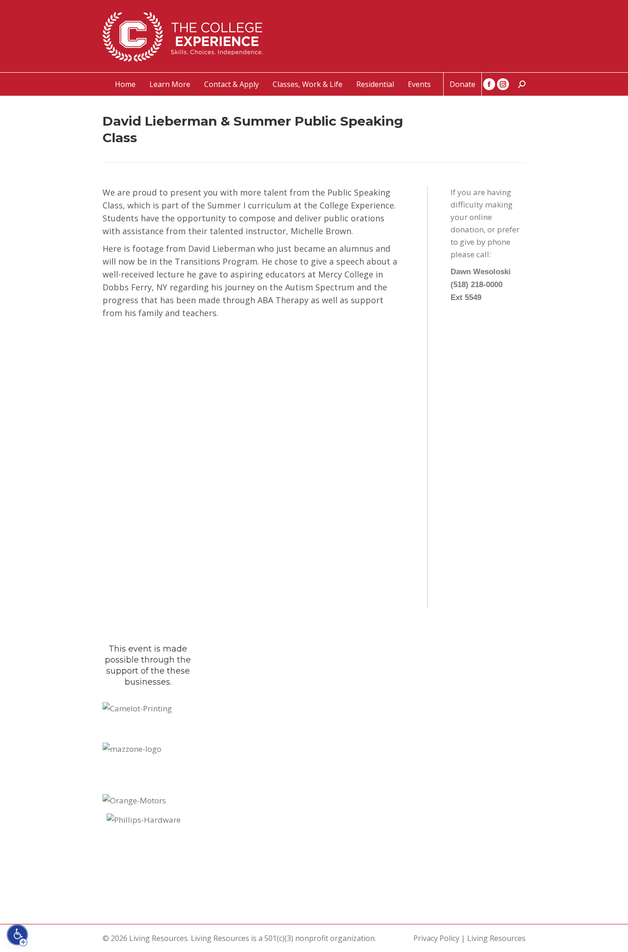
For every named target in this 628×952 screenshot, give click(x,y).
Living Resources (496, 938)
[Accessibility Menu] (17, 935)
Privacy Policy (436, 938)
